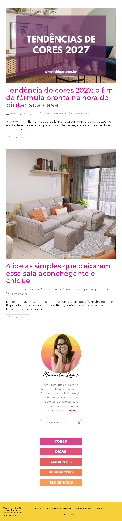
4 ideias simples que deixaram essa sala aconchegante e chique (58, 273)
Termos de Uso (84, 508)
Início (38, 508)
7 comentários (18, 293)
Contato (69, 515)
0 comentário (81, 113)
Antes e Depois (53, 289)
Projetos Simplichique (93, 289)
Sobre (100, 508)
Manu (13, 113)
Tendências (59, 113)
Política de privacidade (58, 508)
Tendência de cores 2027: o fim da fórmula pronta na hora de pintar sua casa (59, 97)
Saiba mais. (75, 410)
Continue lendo (19, 136)
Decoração (70, 289)
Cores (47, 113)
